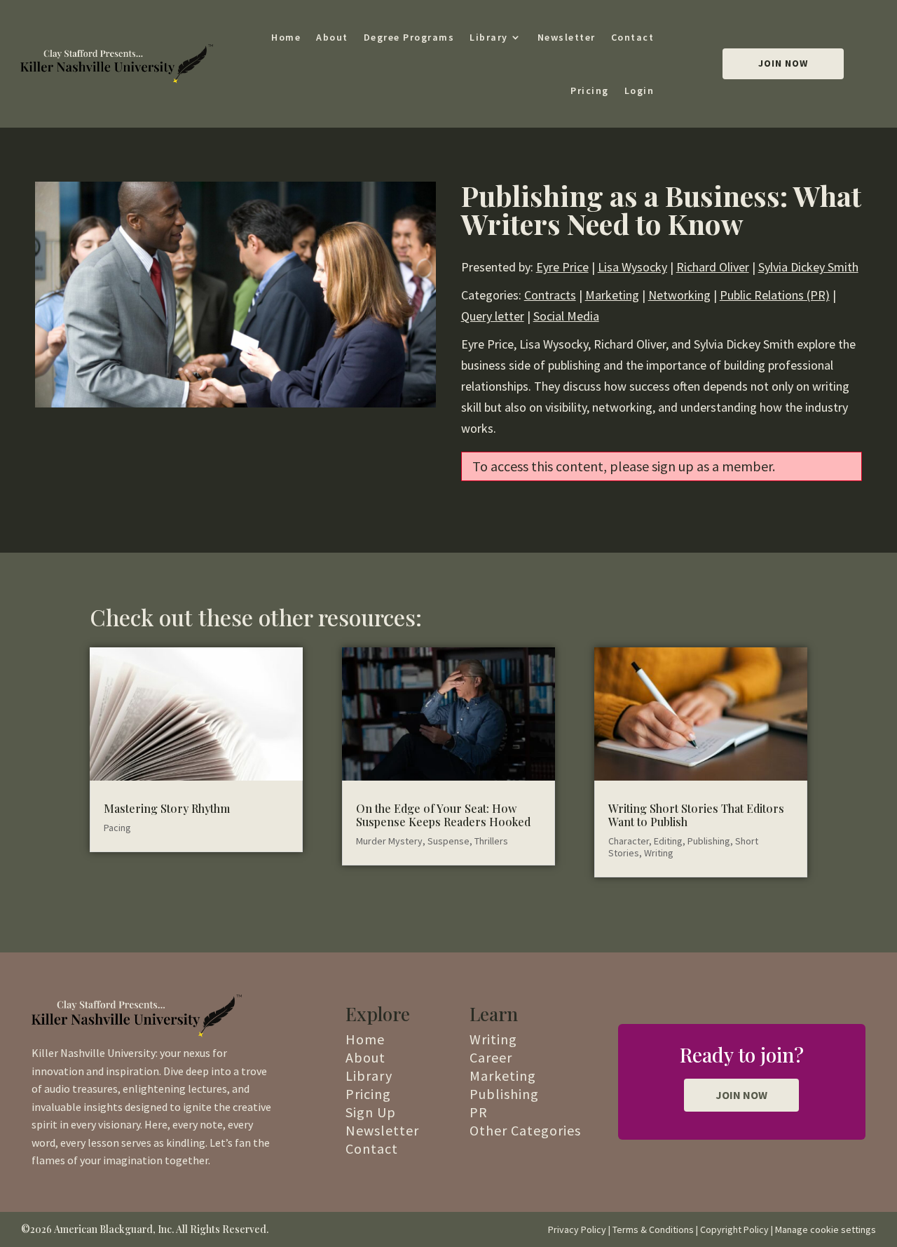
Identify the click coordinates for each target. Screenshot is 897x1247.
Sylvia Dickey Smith (808, 267)
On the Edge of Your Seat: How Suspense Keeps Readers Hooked (443, 815)
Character (628, 841)
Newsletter (566, 37)
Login (639, 90)
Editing (668, 841)
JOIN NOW (741, 1095)
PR (479, 1112)
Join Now (783, 63)
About (332, 37)
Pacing (117, 827)
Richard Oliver (712, 267)
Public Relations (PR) (775, 295)
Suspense (448, 841)
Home (286, 37)
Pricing (589, 90)
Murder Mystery (389, 841)
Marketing (612, 295)
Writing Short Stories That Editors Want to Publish (696, 815)
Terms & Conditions (653, 1229)
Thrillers (491, 841)
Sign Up (370, 1112)
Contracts (550, 295)
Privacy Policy (577, 1229)
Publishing (708, 841)
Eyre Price (562, 267)
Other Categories (525, 1130)
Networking (679, 295)
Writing (658, 853)
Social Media (566, 316)
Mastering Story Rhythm (167, 808)
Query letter (492, 316)
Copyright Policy (734, 1229)
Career (491, 1057)
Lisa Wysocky (632, 267)
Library (489, 37)
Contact (633, 37)
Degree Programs (409, 37)
